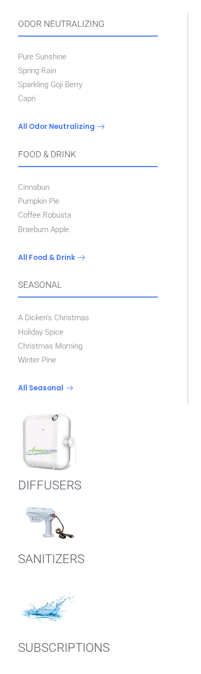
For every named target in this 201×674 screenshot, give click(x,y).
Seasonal (40, 285)
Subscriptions (64, 647)
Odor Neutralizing (61, 24)
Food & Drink (47, 154)
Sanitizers (51, 559)
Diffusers (49, 485)
